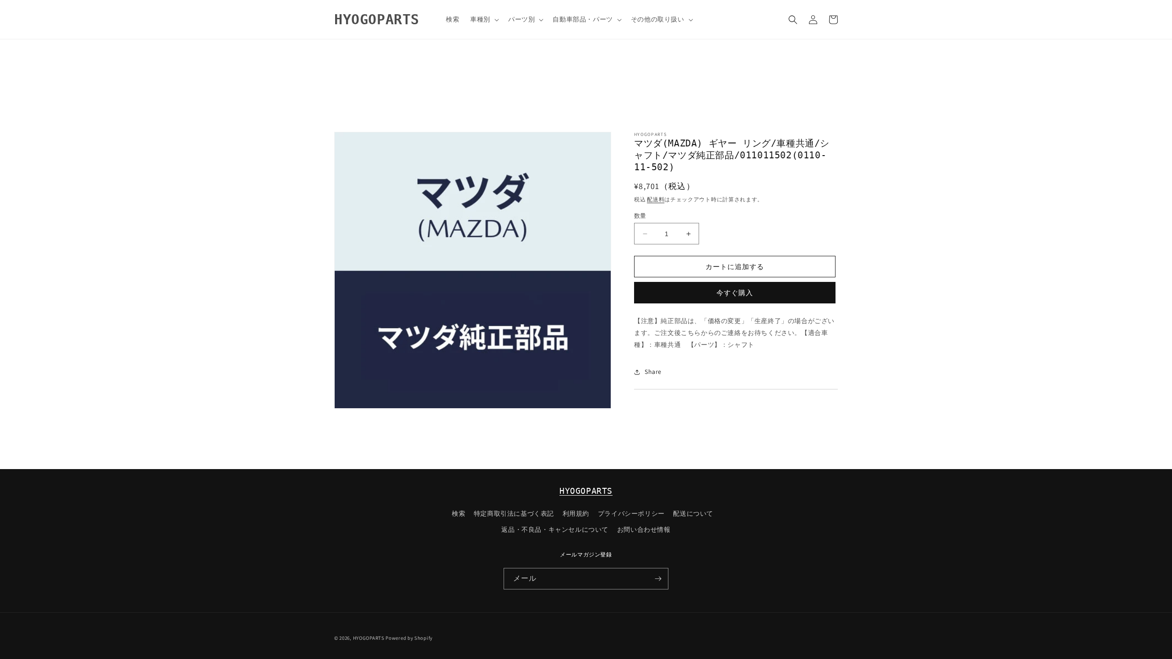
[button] (484, 19)
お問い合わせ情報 (644, 529)
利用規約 (576, 513)
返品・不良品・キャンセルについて (554, 529)
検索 (458, 513)
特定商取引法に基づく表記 (514, 513)
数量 (640, 216)
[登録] (658, 578)
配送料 (655, 199)
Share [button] (653, 371)
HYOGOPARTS (586, 491)
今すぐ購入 (734, 292)
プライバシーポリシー (631, 513)
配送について (693, 513)
